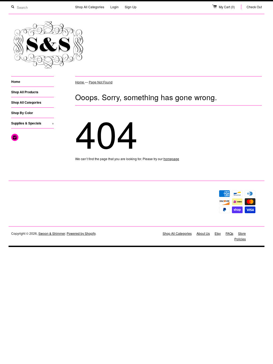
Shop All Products (24, 92)
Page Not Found (101, 82)
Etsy (218, 233)
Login (114, 7)
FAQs (229, 233)
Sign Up (130, 7)
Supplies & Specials (32, 123)
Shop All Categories (89, 7)
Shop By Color (22, 112)
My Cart (227, 7)
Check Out (254, 7)
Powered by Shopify (81, 233)
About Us (203, 233)
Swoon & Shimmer (51, 233)
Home (15, 81)
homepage (171, 158)
